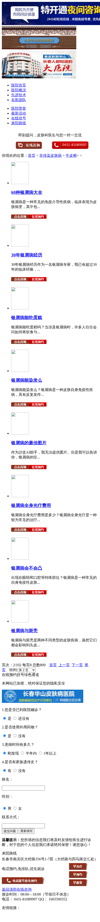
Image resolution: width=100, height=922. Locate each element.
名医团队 (18, 100)
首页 (31, 155)
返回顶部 (9, 889)
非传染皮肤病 (50, 155)
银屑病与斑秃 (24, 630)
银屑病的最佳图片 (29, 442)
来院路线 (18, 123)
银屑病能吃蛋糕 (26, 317)
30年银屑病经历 (26, 255)
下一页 (77, 665)
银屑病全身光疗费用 (31, 505)
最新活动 (18, 113)
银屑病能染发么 (26, 380)
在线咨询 (24, 889)
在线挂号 (18, 118)
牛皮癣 (71, 155)
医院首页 (18, 85)
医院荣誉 (18, 108)
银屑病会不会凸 (26, 568)
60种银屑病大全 (26, 192)
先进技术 (18, 95)
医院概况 (18, 90)
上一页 (64, 665)
